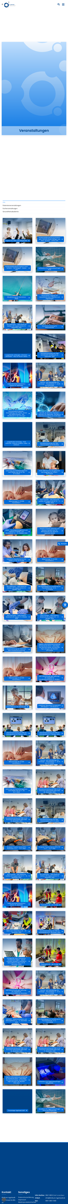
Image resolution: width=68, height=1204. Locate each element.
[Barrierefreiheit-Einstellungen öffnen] (65, 605)
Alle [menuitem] (4, 202)
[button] (4, 1200)
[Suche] (58, 4)
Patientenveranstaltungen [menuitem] (12, 205)
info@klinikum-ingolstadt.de (55, 1198)
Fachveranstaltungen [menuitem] (10, 208)
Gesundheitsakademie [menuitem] (11, 212)
